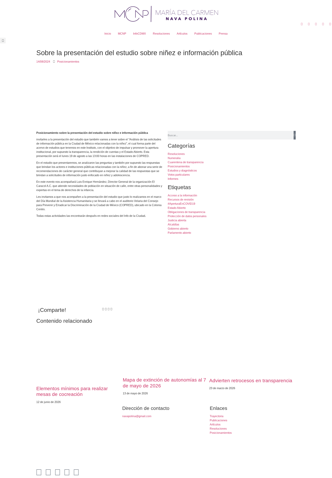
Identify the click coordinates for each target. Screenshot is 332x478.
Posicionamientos (68, 61)
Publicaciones (203, 33)
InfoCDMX (139, 33)
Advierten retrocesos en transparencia (250, 380)
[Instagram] (67, 472)
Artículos (182, 33)
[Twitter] (48, 472)
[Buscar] (295, 135)
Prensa (223, 33)
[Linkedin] (57, 472)
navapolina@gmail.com (136, 416)
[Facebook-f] (39, 472)
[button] (3, 40)
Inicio (107, 33)
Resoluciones (161, 33)
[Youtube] (76, 472)
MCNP (122, 33)
